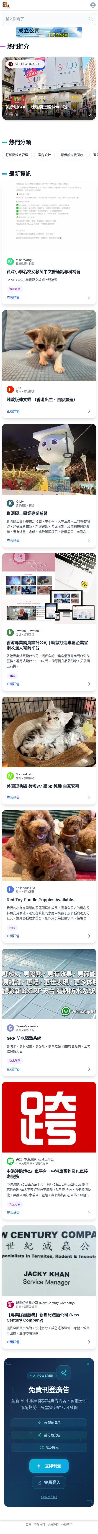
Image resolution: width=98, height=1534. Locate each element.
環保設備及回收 (72, 155)
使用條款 (53, 1524)
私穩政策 (66, 1524)
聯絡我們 (39, 1524)
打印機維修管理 (17, 155)
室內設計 (44, 155)
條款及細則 (49, 1497)
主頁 (28, 1524)
